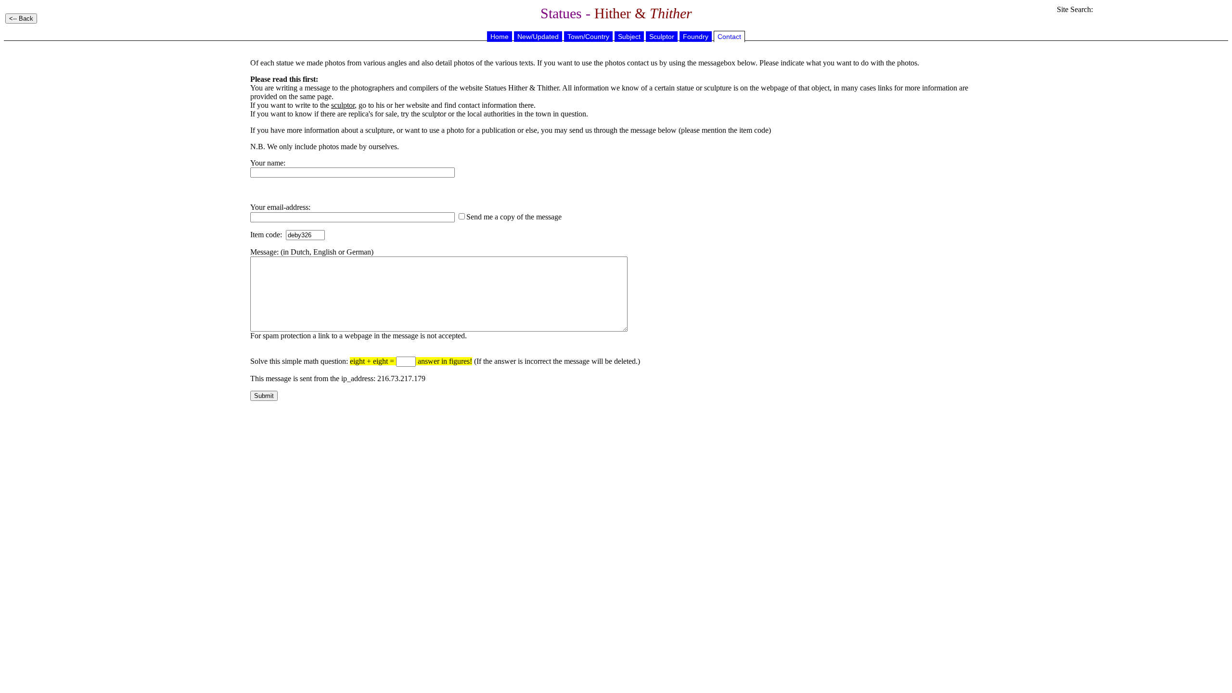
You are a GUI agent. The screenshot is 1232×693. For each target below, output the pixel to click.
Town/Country (588, 36)
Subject (629, 36)
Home (499, 36)
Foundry (695, 36)
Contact (729, 36)
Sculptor (661, 36)
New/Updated (538, 36)
